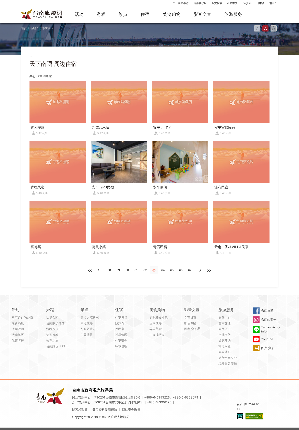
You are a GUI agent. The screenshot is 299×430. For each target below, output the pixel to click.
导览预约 (224, 340)
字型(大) (274, 28)
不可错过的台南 (22, 317)
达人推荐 (52, 335)
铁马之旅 (52, 340)
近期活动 (18, 329)
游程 (101, 14)
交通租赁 (224, 335)
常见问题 (224, 346)
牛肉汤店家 (157, 335)
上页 (200, 270)
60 (127, 270)
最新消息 (18, 323)
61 (136, 270)
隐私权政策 (79, 410)
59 (118, 270)
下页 (99, 270)
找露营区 (121, 335)
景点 (123, 14)
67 (189, 270)
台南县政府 (200, 3)
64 (163, 270)
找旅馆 (119, 323)
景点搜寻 (87, 323)
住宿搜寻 (121, 317)
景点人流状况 (90, 317)
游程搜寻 (52, 329)
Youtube (267, 339)
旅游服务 (233, 14)
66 (180, 270)
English (247, 3)
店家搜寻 (156, 323)
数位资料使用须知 (105, 410)
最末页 (209, 270)
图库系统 (190, 329)
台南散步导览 (55, 323)
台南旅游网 (41, 14)
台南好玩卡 (53, 346)
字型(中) (265, 28)
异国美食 (156, 329)
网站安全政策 (131, 410)
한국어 (273, 3)
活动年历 (18, 335)
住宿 (145, 14)
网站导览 (183, 3)
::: (174, 3)
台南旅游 (267, 311)
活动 (79, 14)
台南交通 (224, 323)
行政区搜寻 (88, 329)
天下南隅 (45, 28)
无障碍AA (254, 416)
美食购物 (171, 14)
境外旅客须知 (227, 363)
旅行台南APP (227, 358)
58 (109, 270)
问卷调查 (224, 352)
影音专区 (190, 323)
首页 (24, 28)
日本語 (260, 3)
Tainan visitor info (270, 329)
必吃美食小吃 (159, 317)
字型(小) (257, 28)
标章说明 (121, 346)
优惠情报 (18, 340)
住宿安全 (121, 340)
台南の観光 (268, 319)
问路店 (223, 329)
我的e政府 (240, 416)
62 (145, 270)
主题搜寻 (87, 335)
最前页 (90, 270)
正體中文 (232, 3)
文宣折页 (190, 317)
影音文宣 (202, 14)
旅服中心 (224, 317)
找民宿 (119, 329)
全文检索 (217, 3)
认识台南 (52, 317)
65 (172, 270)
